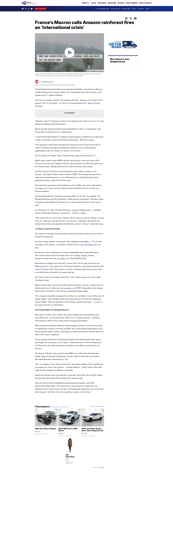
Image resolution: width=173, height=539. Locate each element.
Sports (120, 3)
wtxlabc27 (26, 9)
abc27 (29, 9)
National (102, 3)
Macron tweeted (94, 103)
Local (93, 3)
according (61, 258)
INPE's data (39, 266)
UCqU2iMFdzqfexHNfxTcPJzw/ (32, 9)
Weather (112, 3)
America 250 (126, 9)
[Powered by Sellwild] (101, 467)
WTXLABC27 (23, 9)
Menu (84, 3)
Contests (141, 9)
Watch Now (145, 3)
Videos (134, 9)
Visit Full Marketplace (97, 406)
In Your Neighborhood (102, 9)
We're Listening (116, 9)
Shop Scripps (132, 3)
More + (148, 9)
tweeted (91, 139)
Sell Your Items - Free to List (59, 407)
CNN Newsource (47, 82)
